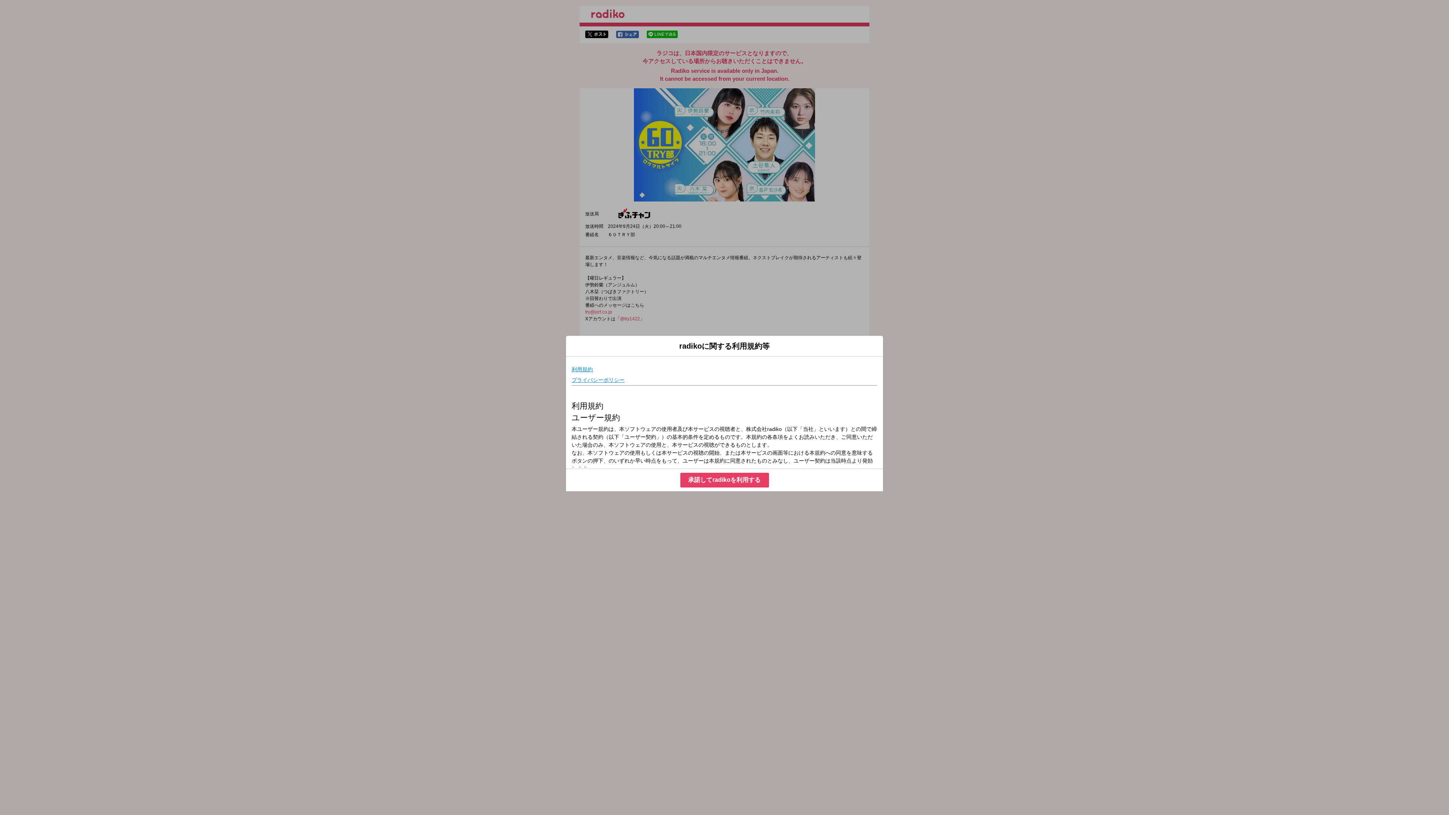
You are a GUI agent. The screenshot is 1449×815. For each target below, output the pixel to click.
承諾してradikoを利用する (724, 480)
